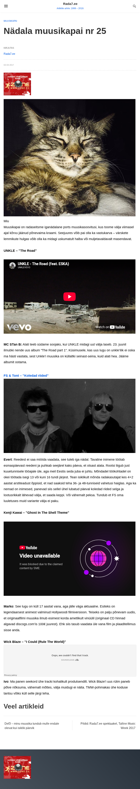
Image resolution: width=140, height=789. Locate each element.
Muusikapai (10, 21)
